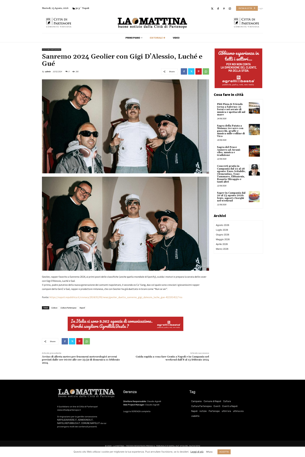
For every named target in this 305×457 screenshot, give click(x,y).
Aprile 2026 (222, 244)
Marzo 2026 (222, 248)
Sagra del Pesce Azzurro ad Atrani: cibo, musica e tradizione (229, 151)
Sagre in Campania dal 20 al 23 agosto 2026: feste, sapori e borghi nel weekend (231, 196)
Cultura (54, 308)
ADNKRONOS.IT (85, 420)
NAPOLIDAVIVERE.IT (67, 420)
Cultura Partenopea (52, 50)
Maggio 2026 (223, 239)
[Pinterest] (224, 9)
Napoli (82, 308)
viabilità (195, 416)
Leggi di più (196, 451)
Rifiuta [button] (209, 451)
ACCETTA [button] (224, 451)
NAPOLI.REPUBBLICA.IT (68, 423)
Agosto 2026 (222, 225)
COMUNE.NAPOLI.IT (90, 423)
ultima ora (238, 411)
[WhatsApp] (206, 71)
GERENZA (136, 411)
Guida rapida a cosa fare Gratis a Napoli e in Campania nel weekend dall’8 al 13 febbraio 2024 (172, 358)
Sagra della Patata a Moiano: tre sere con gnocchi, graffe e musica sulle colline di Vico (231, 131)
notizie (203, 411)
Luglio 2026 (222, 229)
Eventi (217, 406)
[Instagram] (230, 9)
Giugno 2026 (222, 234)
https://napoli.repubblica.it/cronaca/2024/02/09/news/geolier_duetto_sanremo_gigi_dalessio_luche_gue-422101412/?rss (115, 297)
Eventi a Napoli (229, 406)
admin (48, 71)
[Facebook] (218, 9)
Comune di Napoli (212, 401)
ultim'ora (226, 411)
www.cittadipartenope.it (69, 410)
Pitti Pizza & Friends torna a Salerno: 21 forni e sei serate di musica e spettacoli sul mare (231, 109)
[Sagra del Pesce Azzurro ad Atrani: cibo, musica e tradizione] (254, 151)
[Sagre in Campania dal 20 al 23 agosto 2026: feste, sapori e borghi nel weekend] (254, 196)
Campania (196, 401)
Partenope (214, 411)
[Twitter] (212, 9)
